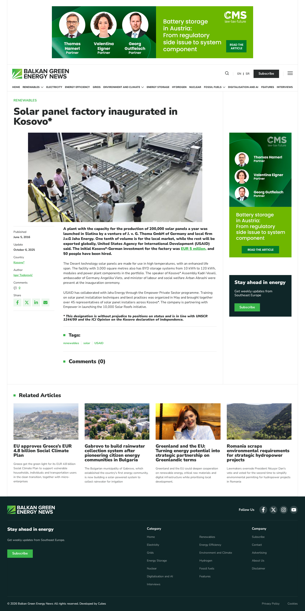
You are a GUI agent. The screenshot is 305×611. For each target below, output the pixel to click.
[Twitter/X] (27, 302)
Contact (257, 545)
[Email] (45, 302)
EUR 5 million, (193, 248)
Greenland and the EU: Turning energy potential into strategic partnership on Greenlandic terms (188, 453)
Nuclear (195, 87)
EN (239, 74)
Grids (97, 87)
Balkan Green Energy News (35, 604)
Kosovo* (18, 262)
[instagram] (284, 510)
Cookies (293, 603)
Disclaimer (258, 568)
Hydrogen (179, 87)
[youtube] (294, 510)
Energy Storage (158, 87)
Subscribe (266, 73)
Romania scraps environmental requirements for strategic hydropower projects (258, 453)
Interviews (285, 87)
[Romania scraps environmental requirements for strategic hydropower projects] (259, 421)
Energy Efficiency (77, 87)
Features (267, 87)
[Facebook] (17, 302)
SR (247, 74)
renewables (71, 343)
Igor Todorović (23, 275)
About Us (258, 560)
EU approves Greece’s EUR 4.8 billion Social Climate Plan (42, 451)
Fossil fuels (213, 87)
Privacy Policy (270, 603)
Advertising (259, 552)
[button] (227, 74)
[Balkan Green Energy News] (40, 74)
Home (16, 87)
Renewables (31, 87)
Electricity (54, 87)
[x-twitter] (273, 510)
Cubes (102, 604)
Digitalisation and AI (243, 87)
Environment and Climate (121, 87)
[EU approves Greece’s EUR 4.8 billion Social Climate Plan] (45, 421)
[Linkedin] (36, 302)
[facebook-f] (263, 510)
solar (86, 343)
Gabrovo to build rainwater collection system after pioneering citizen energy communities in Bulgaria (115, 453)
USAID (99, 343)
